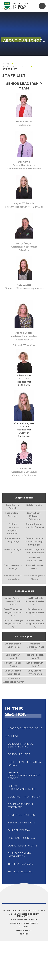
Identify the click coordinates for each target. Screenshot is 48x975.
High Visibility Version (24, 920)
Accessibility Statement (24, 923)
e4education (24, 916)
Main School (6, 63)
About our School (15, 66)
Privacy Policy (24, 930)
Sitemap (23, 927)
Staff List (9, 69)
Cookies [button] (24, 934)
